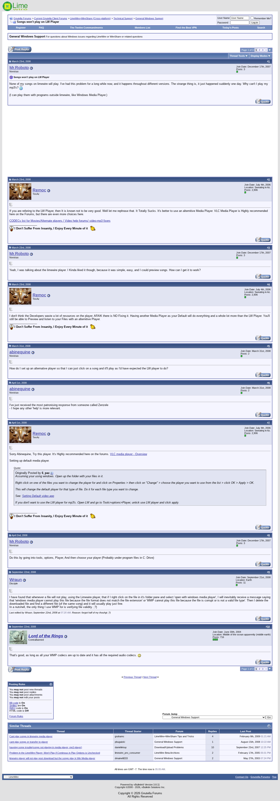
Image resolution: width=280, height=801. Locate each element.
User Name (223, 18)
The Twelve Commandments (86, 27)
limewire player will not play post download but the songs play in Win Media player (52, 758)
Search (261, 27)
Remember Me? (262, 18)
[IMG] (12, 708)
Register (21, 27)
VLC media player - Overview (128, 454)
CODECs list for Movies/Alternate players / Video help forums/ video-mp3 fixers (59, 220)
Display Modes (259, 56)
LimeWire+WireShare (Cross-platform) (90, 18)
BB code (13, 703)
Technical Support (123, 18)
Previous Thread (132, 677)
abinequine (19, 352)
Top (274, 777)
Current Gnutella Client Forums (50, 18)
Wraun (15, 579)
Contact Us (241, 777)
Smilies (13, 705)
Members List (142, 27)
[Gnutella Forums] (15, 10)
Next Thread (150, 677)
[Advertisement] (140, 140)
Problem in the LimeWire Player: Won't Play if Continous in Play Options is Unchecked (54, 752)
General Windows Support (149, 18)
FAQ (41, 27)
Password (222, 22)
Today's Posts (230, 27)
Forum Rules (16, 716)
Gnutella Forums (22, 18)
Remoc (39, 190)
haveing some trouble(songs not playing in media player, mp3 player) (45, 747)
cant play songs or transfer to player (28, 742)
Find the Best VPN (186, 27)
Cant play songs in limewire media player (30, 736)
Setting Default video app (38, 496)
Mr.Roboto (19, 67)
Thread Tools (237, 56)
